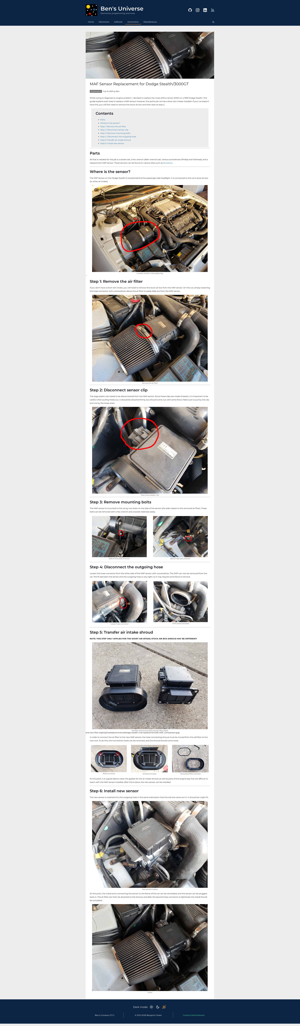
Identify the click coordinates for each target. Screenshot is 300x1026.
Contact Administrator (194, 1015)
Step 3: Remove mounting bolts (115, 133)
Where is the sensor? (110, 123)
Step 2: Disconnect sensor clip (114, 130)
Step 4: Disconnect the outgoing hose (118, 137)
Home (91, 22)
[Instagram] (195, 12)
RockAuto (167, 163)
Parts (102, 120)
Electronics (104, 22)
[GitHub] (188, 12)
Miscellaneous (150, 22)
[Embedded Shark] (210, 12)
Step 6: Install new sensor (112, 143)
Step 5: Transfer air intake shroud (115, 140)
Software (118, 22)
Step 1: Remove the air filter (113, 126)
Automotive (133, 22)
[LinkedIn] (203, 12)
